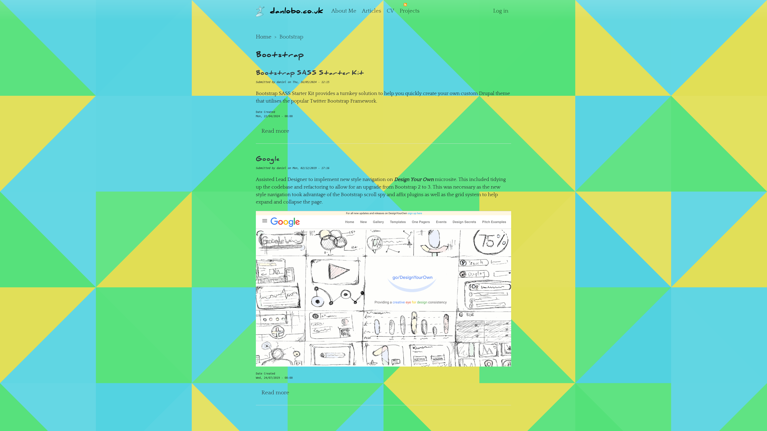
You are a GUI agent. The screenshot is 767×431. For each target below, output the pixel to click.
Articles (371, 11)
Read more (275, 131)
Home (263, 37)
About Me (343, 11)
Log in (500, 11)
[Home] (260, 11)
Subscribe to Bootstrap (405, 6)
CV (390, 11)
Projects (409, 11)
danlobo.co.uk (296, 10)
